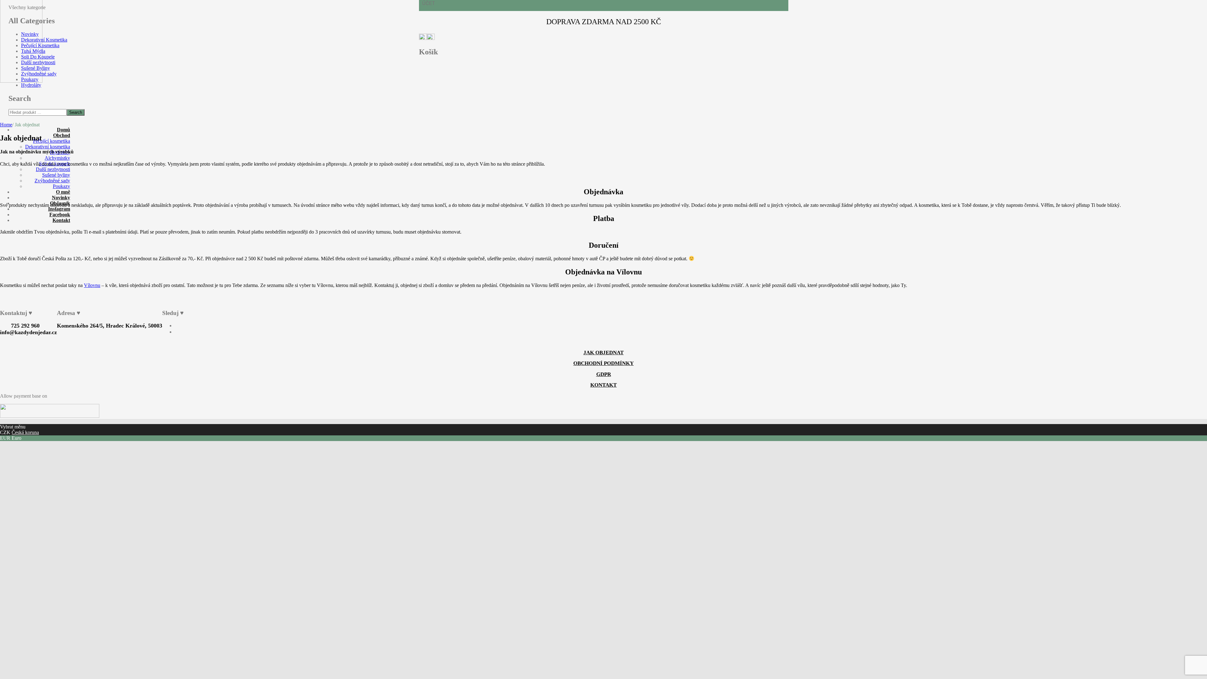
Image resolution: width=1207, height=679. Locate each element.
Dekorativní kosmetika (47, 146)
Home (6, 124)
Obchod (61, 135)
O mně (63, 192)
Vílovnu (92, 285)
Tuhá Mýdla (33, 51)
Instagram (59, 209)
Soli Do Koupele (38, 56)
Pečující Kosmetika (40, 45)
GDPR (603, 374)
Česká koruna (25, 432)
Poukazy (29, 79)
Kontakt (61, 220)
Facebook (59, 214)
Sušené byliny (56, 175)
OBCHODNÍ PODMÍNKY (603, 363)
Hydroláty (31, 85)
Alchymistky (57, 158)
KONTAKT (603, 385)
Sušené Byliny (35, 68)
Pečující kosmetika (51, 141)
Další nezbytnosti (38, 62)
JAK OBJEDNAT (603, 353)
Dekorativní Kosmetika (44, 39)
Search (75, 112)
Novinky (30, 34)
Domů (63, 129)
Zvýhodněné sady (39, 73)
